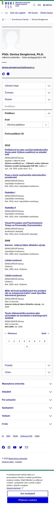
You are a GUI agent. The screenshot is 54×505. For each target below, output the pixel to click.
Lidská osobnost (13, 260)
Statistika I (10, 192)
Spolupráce (8, 408)
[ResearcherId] (4, 74)
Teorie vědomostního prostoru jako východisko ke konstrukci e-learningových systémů (26, 315)
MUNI (15, 436)
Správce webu (8, 462)
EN (39, 5)
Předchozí (12, 333)
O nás (5, 424)
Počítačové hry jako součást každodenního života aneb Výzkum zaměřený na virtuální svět (26, 152)
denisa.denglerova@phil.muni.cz (18, 67)
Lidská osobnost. (13, 275)
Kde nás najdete (17, 13)
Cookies (18, 462)
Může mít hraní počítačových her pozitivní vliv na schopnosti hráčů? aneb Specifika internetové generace (25, 293)
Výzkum (6, 416)
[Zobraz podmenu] (48, 384)
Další (44, 333)
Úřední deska (46, 13)
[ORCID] (9, 74)
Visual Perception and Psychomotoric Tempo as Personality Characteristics (23, 224)
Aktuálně (6, 392)
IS (3, 436)
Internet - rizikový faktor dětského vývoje (25, 245)
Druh (7, 120)
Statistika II (10, 208)
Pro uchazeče (9, 400)
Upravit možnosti (13, 488)
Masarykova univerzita (13, 384)
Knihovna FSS (26, 436)
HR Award (33, 13)
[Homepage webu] (16, 4)
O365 (37, 436)
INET (8, 436)
